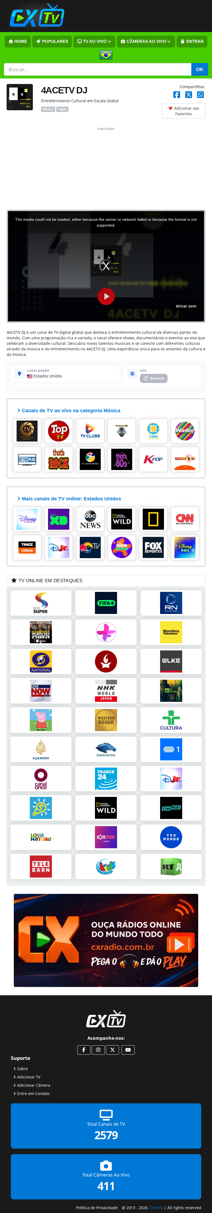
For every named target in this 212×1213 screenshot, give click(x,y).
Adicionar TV (28, 1076)
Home (20, 41)
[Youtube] (128, 1050)
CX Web (156, 1207)
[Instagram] (98, 1050)
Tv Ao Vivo (94, 41)
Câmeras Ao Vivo (146, 41)
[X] (189, 95)
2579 (106, 1135)
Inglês (62, 109)
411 (106, 1185)
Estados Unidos (47, 376)
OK (199, 69)
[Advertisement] (106, 168)
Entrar (194, 41)
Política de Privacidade (97, 1207)
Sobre (22, 1068)
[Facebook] (177, 95)
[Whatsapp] (200, 95)
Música (48, 109)
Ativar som (186, 306)
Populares (54, 41)
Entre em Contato (33, 1093)
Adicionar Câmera (33, 1085)
